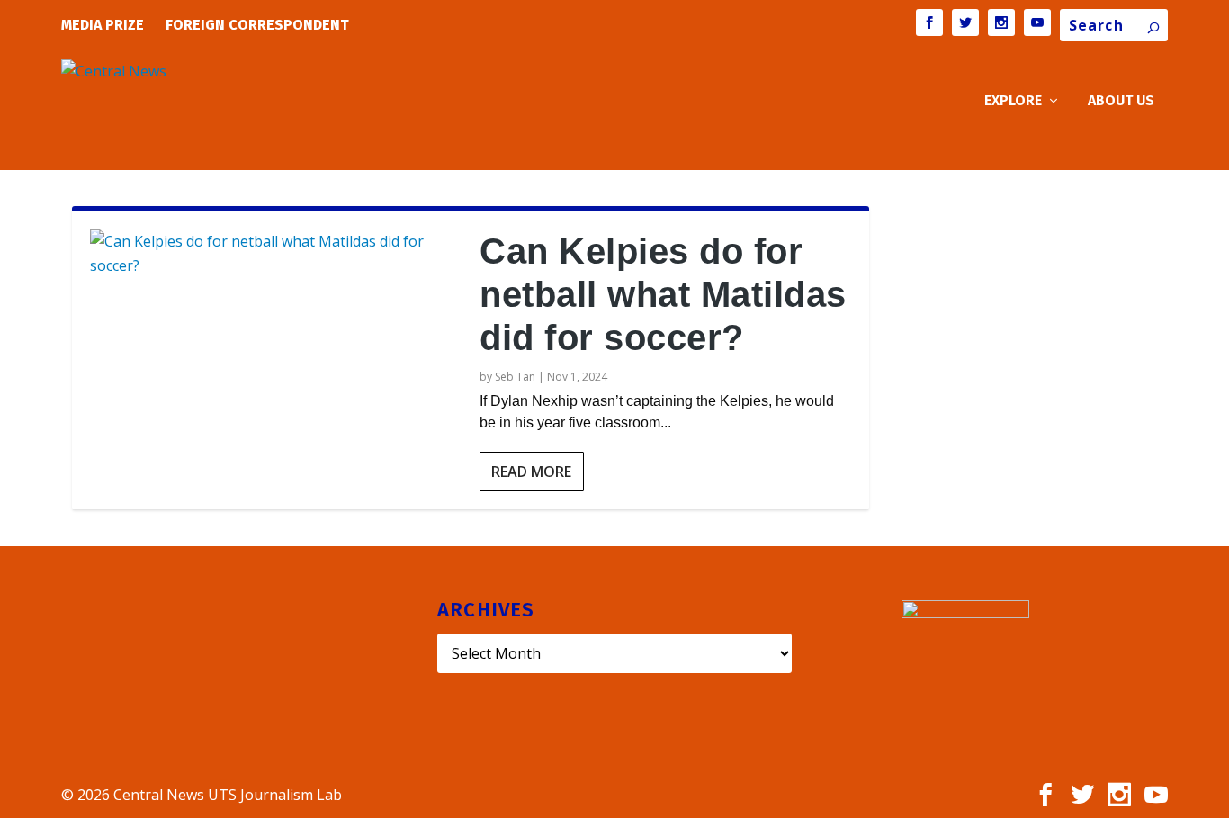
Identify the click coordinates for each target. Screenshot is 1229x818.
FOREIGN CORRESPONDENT (257, 24)
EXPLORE (1013, 101)
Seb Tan (515, 376)
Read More (531, 471)
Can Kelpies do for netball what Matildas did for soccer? (663, 294)
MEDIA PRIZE (102, 24)
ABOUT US (1121, 101)
